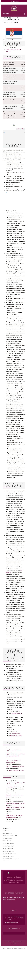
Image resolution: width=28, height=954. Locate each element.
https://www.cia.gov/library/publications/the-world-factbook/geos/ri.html (15, 785)
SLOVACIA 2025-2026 (8, 851)
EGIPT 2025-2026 (7, 833)
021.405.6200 (20, 918)
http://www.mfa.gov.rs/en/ (16, 770)
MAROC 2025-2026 (8, 848)
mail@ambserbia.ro (17, 713)
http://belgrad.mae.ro (16, 735)
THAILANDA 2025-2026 (9, 854)
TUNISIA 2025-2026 (8, 856)
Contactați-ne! (17, 942)
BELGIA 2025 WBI (7, 838)
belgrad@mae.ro (16, 733)
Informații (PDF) (21, 129)
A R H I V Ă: (6, 830)
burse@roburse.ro (13, 922)
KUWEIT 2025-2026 (8, 846)
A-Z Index (7, 942)
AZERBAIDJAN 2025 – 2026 (10, 836)
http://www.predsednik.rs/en (14, 750)
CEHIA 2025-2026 (7, 841)
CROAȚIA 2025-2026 (8, 843)
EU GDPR (13, 944)
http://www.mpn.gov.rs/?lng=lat (15, 766)
